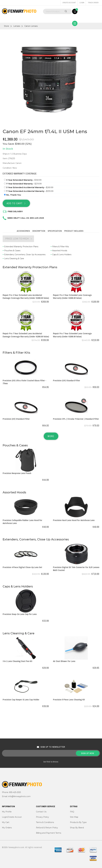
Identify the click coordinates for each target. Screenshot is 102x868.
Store (6, 26)
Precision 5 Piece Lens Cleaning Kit (69, 699)
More (51, 436)
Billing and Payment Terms (48, 833)
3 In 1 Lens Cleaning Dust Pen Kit (17, 661)
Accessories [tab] (23, 230)
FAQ (72, 811)
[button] (18, 238)
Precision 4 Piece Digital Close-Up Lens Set (22, 567)
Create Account (69, 2)
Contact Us (41, 811)
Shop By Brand (77, 827)
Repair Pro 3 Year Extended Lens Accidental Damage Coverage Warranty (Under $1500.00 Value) (26, 296)
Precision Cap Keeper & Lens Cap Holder (21, 699)
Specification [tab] (55, 230)
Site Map (74, 817)
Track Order (93, 2)
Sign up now (87, 753)
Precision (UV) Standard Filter (66, 380)
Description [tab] (38, 230)
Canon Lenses (31, 26)
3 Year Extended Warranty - (23, 180)
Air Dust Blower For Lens (64, 661)
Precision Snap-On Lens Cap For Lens (20, 614)
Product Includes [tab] (73, 230)
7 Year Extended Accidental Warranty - (29, 191)
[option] (51, 79)
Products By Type (78, 822)
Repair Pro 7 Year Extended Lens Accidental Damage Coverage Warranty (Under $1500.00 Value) (26, 335)
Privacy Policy (42, 817)
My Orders (7, 827)
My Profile (7, 811)
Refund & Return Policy (47, 827)
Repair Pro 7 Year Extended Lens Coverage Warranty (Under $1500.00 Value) (72, 335)
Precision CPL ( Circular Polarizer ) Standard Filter (76, 418)
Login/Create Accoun (12, 817)
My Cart (5, 822)
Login (82, 2)
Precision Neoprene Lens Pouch (17, 473)
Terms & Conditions (45, 822)
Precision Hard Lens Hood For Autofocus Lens (74, 520)
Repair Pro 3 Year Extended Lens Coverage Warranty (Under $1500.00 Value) (72, 296)
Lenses (16, 26)
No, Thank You (13, 195)
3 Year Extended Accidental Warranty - (29, 187)
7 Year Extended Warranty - (24, 184)
